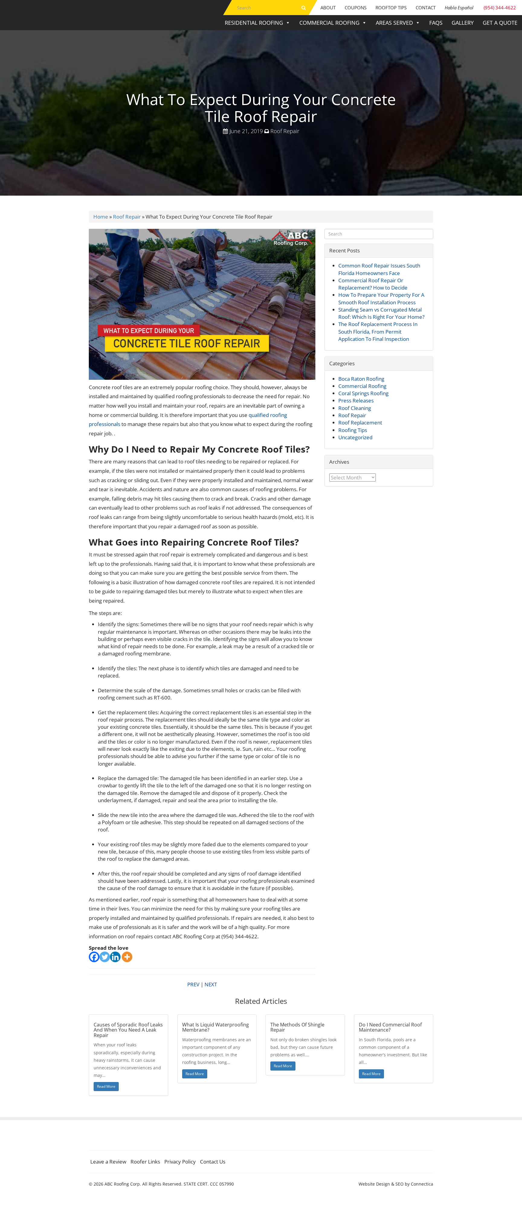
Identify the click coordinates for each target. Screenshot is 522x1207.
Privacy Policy (180, 1161)
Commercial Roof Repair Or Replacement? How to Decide (373, 284)
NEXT (211, 984)
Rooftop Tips (391, 8)
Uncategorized (355, 437)
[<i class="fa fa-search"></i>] (303, 7)
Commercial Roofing (329, 22)
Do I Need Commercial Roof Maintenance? (390, 1027)
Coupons (355, 8)
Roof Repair (284, 131)
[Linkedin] (115, 957)
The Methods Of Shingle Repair (297, 1027)
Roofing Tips (352, 430)
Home (100, 216)
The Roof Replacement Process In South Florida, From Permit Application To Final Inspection (377, 331)
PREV (193, 984)
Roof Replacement (360, 422)
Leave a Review (108, 1161)
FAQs (436, 22)
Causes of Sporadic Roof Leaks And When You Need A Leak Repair (128, 1030)
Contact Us (212, 1161)
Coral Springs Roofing (363, 393)
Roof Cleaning (354, 408)
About (328, 8)
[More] (127, 957)
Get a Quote (500, 22)
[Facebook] (94, 957)
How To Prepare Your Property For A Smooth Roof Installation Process (381, 298)
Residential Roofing (254, 22)
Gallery (463, 22)
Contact (426, 8)
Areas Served (394, 22)
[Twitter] (104, 957)
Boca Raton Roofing (361, 378)
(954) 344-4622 (480, 8)
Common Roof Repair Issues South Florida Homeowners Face (379, 269)
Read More (106, 1086)
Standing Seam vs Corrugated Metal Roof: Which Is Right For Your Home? (381, 313)
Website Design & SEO (381, 1184)
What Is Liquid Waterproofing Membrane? (215, 1027)
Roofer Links (145, 1161)
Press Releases (356, 400)
